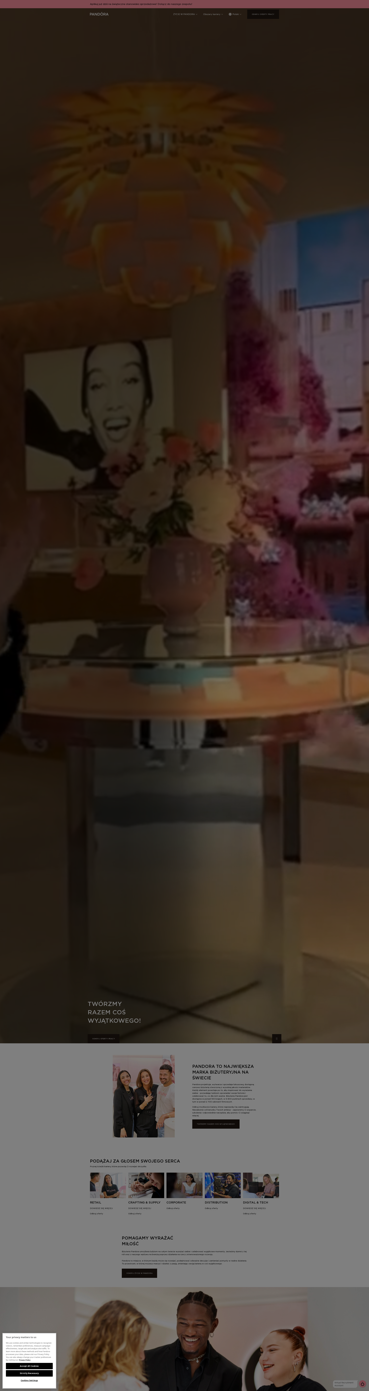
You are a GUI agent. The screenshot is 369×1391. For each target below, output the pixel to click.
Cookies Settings (29, 1380)
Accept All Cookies (29, 1366)
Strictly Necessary (29, 1373)
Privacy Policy (25, 1360)
